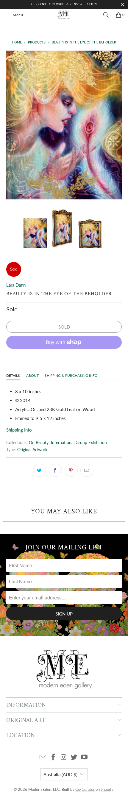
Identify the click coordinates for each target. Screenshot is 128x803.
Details (13, 375)
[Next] (117, 125)
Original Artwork (32, 449)
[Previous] (10, 125)
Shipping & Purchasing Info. (72, 375)
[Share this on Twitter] (39, 470)
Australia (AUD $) (60, 774)
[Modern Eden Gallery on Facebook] (53, 757)
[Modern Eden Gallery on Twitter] (74, 757)
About (32, 375)
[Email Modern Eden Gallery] (43, 757)
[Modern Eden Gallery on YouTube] (84, 757)
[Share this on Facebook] (55, 470)
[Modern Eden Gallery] (64, 15)
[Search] (106, 15)
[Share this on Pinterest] (71, 470)
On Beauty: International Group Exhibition (68, 442)
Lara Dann (16, 285)
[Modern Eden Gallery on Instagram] (63, 757)
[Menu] (3, 15)
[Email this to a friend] (86, 470)
